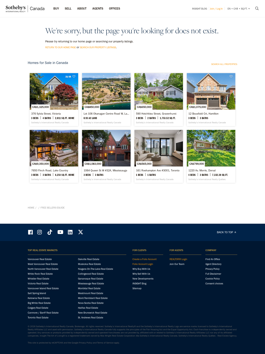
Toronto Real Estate (38, 317)
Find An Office (212, 259)
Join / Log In (216, 8)
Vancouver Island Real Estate (43, 288)
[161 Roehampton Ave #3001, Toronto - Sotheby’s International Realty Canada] (158, 156)
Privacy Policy (212, 268)
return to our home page (60, 47)
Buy (56, 8)
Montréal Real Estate (89, 288)
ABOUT (82, 8)
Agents (97, 8)
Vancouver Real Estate (40, 259)
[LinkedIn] (70, 232)
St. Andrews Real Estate (90, 317)
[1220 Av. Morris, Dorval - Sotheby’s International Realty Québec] (211, 156)
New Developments (142, 278)
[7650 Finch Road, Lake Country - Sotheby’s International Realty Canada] (54, 156)
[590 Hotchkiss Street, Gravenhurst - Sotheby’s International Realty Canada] (158, 99)
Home (31, 207)
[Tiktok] (50, 232)
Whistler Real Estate (38, 278)
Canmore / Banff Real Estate (43, 312)
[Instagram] (40, 232)
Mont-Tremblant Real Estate (93, 298)
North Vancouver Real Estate (43, 268)
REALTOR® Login (178, 259)
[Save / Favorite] (75, 76)
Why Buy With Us (141, 268)
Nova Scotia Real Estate (91, 302)
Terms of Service (105, 342)
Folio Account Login (142, 264)
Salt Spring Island (37, 293)
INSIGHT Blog (199, 8)
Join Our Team (177, 264)
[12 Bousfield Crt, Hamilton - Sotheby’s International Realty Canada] (211, 99)
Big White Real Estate (39, 302)
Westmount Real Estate (90, 293)
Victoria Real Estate (38, 283)
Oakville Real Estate (88, 259)
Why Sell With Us (141, 273)
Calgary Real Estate (38, 307)
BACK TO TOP (225, 232)
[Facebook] (31, 232)
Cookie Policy (212, 278)
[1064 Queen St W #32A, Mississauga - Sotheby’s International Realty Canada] (106, 156)
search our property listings (98, 47)
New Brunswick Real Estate (92, 312)
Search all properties (224, 64)
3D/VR (68, 76)
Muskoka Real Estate (89, 264)
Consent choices (214, 283)
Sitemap (136, 288)
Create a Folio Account (144, 259)
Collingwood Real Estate (91, 273)
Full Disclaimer (213, 273)
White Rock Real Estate (40, 273)
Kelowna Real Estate (39, 298)
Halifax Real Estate (88, 307)
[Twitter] (80, 232)
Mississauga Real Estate (91, 283)
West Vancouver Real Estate (43, 264)
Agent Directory (213, 264)
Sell (68, 8)
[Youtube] (60, 232)
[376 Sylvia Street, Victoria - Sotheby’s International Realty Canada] (54, 99)
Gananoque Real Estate (90, 278)
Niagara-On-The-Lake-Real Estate (95, 268)
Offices (114, 8)
